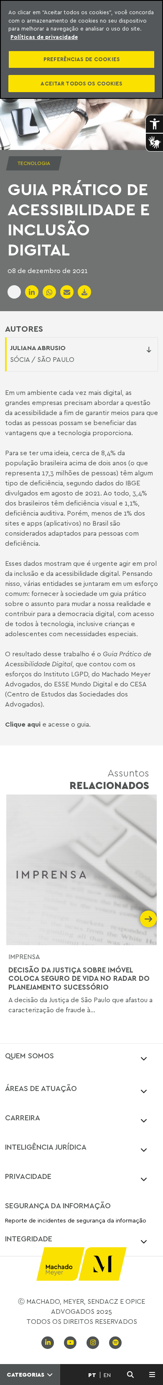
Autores (24, 329)
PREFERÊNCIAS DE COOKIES (81, 59)
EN (107, 1375)
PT (92, 1375)
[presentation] (14, 918)
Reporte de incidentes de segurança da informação (75, 1220)
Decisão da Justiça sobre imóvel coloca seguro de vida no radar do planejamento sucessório (79, 978)
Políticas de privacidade (44, 37)
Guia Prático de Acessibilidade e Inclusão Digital (79, 219)
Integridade (28, 1238)
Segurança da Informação (58, 1205)
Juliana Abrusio (38, 347)
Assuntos (109, 778)
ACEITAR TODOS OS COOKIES (81, 83)
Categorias (26, 1374)
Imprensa (24, 956)
